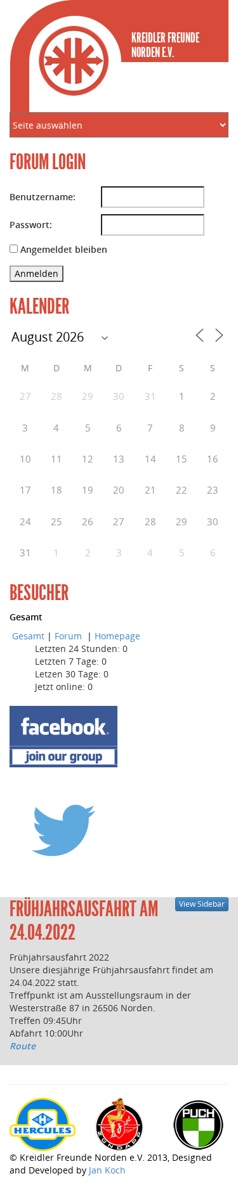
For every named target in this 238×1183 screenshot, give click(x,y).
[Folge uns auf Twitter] (63, 830)
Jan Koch (107, 1170)
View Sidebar (202, 903)
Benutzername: (43, 197)
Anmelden (36, 273)
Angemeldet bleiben (63, 249)
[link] (11, 1058)
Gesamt (28, 636)
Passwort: (31, 225)
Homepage (117, 636)
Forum (69, 636)
